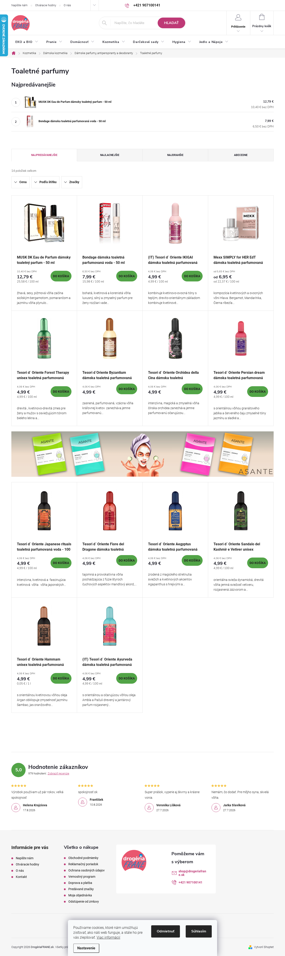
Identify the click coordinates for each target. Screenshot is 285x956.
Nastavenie (86, 948)
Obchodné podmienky (83, 858)
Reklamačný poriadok (83, 864)
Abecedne (241, 155)
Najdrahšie (175, 155)
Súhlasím (198, 931)
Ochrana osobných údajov (86, 870)
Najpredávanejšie (44, 155)
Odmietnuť (165, 931)
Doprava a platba (80, 883)
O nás (67, 5)
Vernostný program (81, 876)
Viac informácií (108, 937)
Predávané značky (81, 889)
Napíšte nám (19, 5)
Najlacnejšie (109, 155)
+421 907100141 (190, 882)
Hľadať (171, 22)
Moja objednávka (80, 895)
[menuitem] (26, 42)
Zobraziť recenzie (58, 773)
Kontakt (21, 877)
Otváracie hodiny (45, 5)
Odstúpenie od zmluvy (83, 901)
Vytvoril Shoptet (264, 947)
